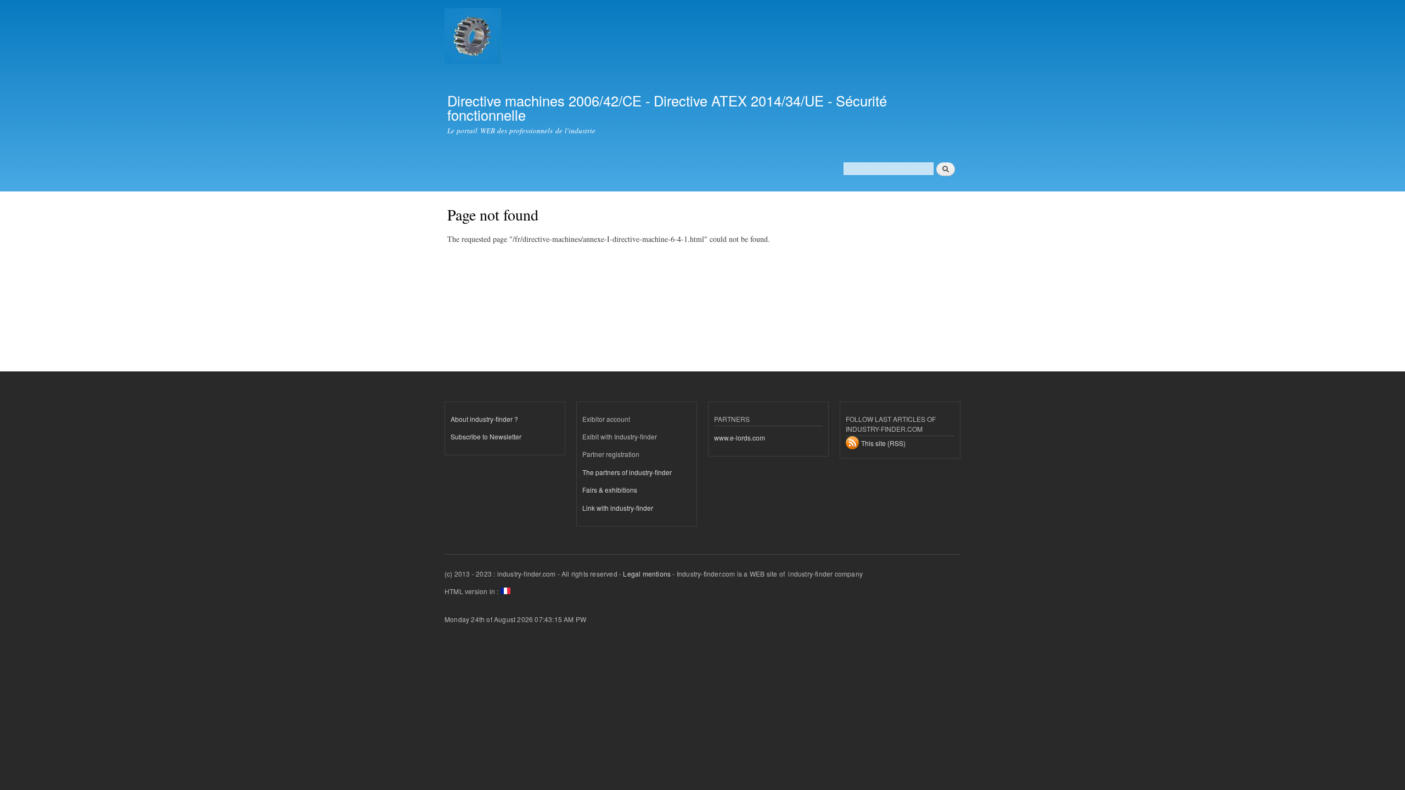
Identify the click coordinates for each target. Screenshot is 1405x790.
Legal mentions (647, 573)
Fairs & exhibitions (609, 489)
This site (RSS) (883, 443)
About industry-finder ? (484, 419)
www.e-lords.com (739, 437)
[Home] (474, 37)
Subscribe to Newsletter (486, 436)
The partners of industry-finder (627, 472)
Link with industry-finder (617, 507)
